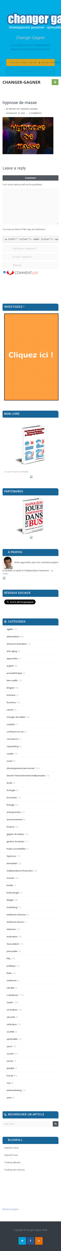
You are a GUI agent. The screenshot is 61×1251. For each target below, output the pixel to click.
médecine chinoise (16, 914)
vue (9, 1082)
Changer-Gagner (30, 37)
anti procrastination (17, 643)
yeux (9, 1097)
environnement (15, 819)
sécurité (11, 1017)
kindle (10, 885)
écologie (11, 790)
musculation (13, 943)
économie (12, 797)
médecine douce (15, 921)
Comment (30, 177)
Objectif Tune (11, 1155)
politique (11, 965)
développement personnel (20, 768)
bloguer (11, 687)
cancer (10, 709)
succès (10, 1053)
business (11, 702)
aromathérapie (14, 673)
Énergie (10, 804)
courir (10, 760)
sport (9, 1046)
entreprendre (14, 812)
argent (10, 665)
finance (10, 826)
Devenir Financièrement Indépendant (26, 775)
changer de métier (16, 717)
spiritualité (12, 1038)
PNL (9, 958)
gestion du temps (15, 841)
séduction (12, 1024)
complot (11, 724)
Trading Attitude (12, 1162)
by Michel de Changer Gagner (22, 109)
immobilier (12, 863)
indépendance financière (20, 870)
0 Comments (35, 113)
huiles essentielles (16, 848)
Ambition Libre (11, 1147)
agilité (10, 629)
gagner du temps (15, 834)
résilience (12, 980)
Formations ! (30, 71)
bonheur (11, 695)
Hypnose (11, 856)
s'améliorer (12, 995)
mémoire (11, 929)
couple (10, 753)
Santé (10, 1002)
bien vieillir (12, 680)
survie (10, 1060)
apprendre (12, 658)
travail (10, 1075)
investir (10, 877)
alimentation (13, 636)
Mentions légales (11, 1209)
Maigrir (10, 899)
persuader (12, 951)
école (9, 782)
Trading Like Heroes (14, 1169)
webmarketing (14, 1090)
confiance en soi (15, 731)
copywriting (12, 746)
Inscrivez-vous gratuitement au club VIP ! (33, 62)
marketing (12, 907)
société (10, 1031)
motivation (12, 936)
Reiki (9, 973)
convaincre (12, 738)
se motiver (12, 1009)
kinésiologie (13, 892)
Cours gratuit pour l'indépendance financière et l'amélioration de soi (30, 47)
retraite (10, 987)
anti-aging (12, 651)
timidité (10, 1068)
